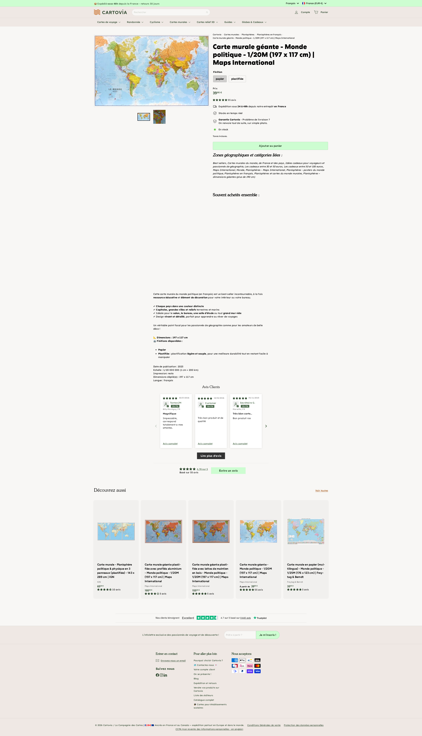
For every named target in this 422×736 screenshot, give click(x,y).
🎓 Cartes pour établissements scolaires (210, 706)
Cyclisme (155, 22)
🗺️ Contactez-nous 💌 (205, 665)
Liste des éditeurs (203, 695)
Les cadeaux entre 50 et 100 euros (303, 166)
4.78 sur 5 (202, 469)
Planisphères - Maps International (265, 170)
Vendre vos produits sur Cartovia (206, 689)
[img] (170, 398)
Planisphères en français (238, 173)
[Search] (207, 12)
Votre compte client (204, 669)
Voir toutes (321, 490)
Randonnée (134, 22)
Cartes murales (179, 22)
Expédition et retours (205, 683)
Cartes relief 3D (206, 22)
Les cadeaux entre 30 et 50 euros (263, 166)
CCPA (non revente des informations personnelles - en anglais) (209, 729)
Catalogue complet (204, 700)
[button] (220, 100)
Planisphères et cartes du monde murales (278, 173)
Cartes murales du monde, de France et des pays (255, 163)
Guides (228, 22)
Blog (196, 678)
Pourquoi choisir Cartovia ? (208, 660)
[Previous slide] (156, 426)
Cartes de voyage (107, 22)
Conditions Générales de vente (264, 725)
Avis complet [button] (170, 443)
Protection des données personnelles (303, 725)
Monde (240, 170)
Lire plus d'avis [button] (211, 455)
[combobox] (292, 3)
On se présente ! (202, 674)
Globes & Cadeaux (253, 22)
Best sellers (219, 163)
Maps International (224, 170)
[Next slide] (266, 426)
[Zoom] (151, 71)
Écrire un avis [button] (228, 470)
